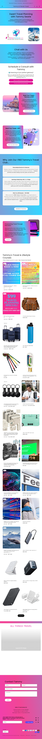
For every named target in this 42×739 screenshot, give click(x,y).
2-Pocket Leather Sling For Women (29, 316)
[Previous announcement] (2, 1)
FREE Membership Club (20, 203)
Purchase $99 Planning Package (21, 83)
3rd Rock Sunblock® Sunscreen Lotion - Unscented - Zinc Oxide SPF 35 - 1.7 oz (30, 376)
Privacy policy (22, 735)
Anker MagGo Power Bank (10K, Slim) (10, 609)
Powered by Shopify (16, 735)
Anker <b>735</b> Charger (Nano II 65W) (30, 580)
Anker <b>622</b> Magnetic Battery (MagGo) (10, 581)
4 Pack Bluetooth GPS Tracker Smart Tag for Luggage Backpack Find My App (11, 404)
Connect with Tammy (29, 110)
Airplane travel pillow (26, 521)
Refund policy (28, 735)
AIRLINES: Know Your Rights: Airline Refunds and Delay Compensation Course (11, 522)
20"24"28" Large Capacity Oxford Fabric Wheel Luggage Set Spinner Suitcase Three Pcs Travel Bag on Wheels (11, 346)
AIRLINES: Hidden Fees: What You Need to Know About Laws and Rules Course (30, 493)
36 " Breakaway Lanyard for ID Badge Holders (10, 376)
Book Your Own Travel (13, 144)
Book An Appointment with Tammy (21, 80)
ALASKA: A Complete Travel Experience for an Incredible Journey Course (11, 551)
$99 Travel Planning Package (9, 316)
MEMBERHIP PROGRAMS (21, 208)
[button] (2, 6)
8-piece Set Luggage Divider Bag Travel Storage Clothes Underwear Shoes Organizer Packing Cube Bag (11, 464)
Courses (20, 188)
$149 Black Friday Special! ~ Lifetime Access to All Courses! (10, 286)
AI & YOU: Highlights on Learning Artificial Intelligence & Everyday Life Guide (11, 493)
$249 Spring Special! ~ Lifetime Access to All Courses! (30, 286)
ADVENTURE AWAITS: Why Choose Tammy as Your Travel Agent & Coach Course (30, 464)
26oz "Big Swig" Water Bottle (28, 345)
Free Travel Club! (20, 174)
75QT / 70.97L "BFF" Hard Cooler (28, 432)
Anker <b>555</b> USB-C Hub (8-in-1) (29, 550)
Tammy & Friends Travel (9, 735)
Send (8, 700)
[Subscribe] (21, 722)
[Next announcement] (40, 1)
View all (21, 615)
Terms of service (33, 735)
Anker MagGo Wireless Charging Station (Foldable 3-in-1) (30, 610)
